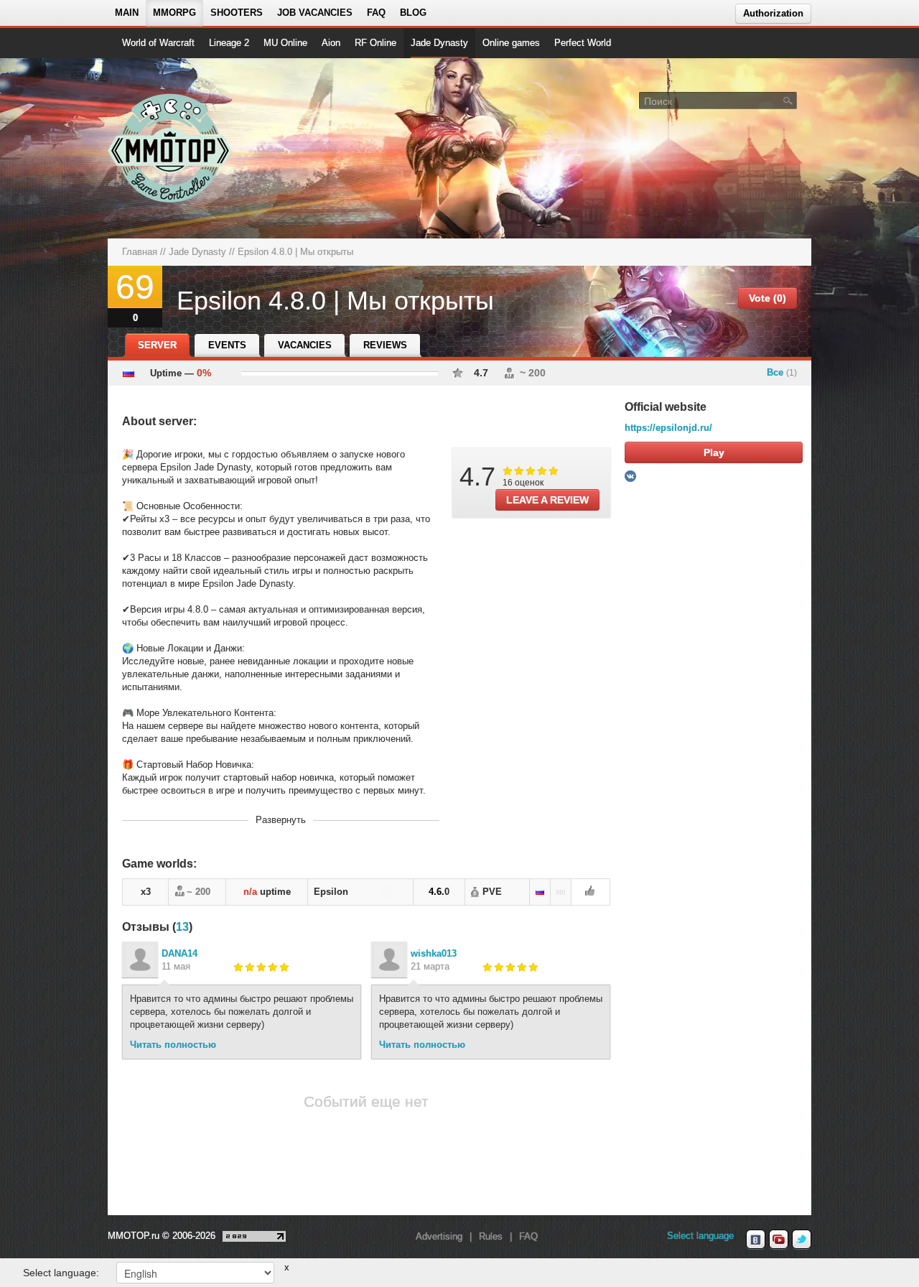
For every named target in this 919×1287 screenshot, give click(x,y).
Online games (511, 42)
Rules (491, 1236)
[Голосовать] (589, 892)
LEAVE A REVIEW (547, 500)
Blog (413, 12)
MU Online (285, 42)
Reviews (385, 345)
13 (182, 927)
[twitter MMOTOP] (801, 1240)
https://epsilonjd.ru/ (668, 427)
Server (157, 345)
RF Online (375, 42)
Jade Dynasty (439, 42)
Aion (331, 42)
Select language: (61, 1272)
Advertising (439, 1236)
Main (127, 12)
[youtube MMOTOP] (778, 1240)
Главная (139, 251)
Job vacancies (315, 12)
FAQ (376, 12)
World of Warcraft (158, 42)
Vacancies (305, 345)
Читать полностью (173, 1044)
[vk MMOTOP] (755, 1240)
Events (227, 345)
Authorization (773, 13)
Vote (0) (767, 298)
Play (714, 452)
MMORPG (174, 12)
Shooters (236, 12)
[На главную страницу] (170, 148)
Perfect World (582, 42)
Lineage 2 (229, 42)
